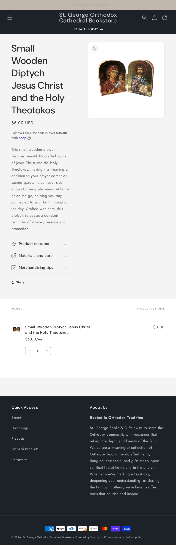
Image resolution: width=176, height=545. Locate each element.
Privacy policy (112, 537)
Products (18, 438)
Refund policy (134, 537)
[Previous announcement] (9, 5)
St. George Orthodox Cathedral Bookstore (48, 537)
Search (16, 417)
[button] (10, 18)
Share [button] (20, 282)
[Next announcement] (167, 5)
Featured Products (24, 448)
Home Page (20, 428)
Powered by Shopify (87, 537)
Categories (19, 459)
